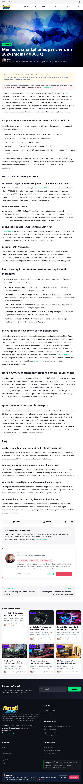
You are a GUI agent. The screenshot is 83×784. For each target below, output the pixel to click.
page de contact (41, 540)
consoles (36, 361)
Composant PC (40, 7)
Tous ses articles (63, 574)
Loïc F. (20, 555)
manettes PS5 (64, 354)
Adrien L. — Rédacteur (51, 736)
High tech (7, 44)
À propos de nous (49, 710)
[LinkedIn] (53, 573)
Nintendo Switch (7, 754)
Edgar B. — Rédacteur (50, 733)
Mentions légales (49, 747)
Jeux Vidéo (5, 757)
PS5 (3, 750)
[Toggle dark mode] (79, 2)
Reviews (4, 763)
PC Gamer (27, 7)
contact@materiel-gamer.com (17, 733)
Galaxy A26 (8, 231)
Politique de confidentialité (52, 750)
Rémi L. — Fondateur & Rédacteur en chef (57, 726)
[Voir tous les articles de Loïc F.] (10, 558)
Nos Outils (67, 7)
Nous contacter (48, 717)
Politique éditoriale (49, 714)
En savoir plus (46, 87)
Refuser (63, 777)
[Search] (79, 7)
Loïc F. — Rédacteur (50, 729)
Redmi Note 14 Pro (41, 188)
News (19, 7)
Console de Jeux (54, 7)
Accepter (74, 777)
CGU (45, 757)
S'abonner (74, 689)
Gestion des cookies (50, 754)
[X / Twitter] (49, 573)
